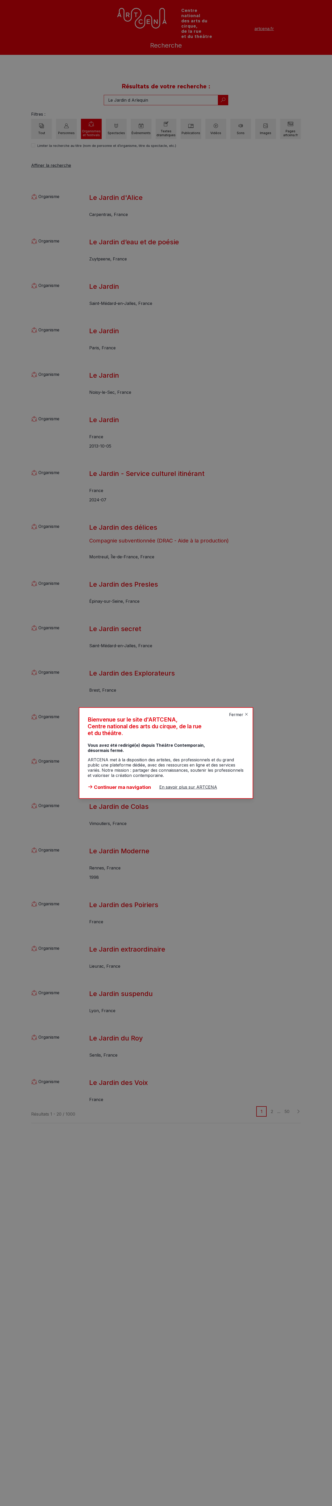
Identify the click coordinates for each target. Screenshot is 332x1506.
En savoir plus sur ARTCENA (188, 787)
